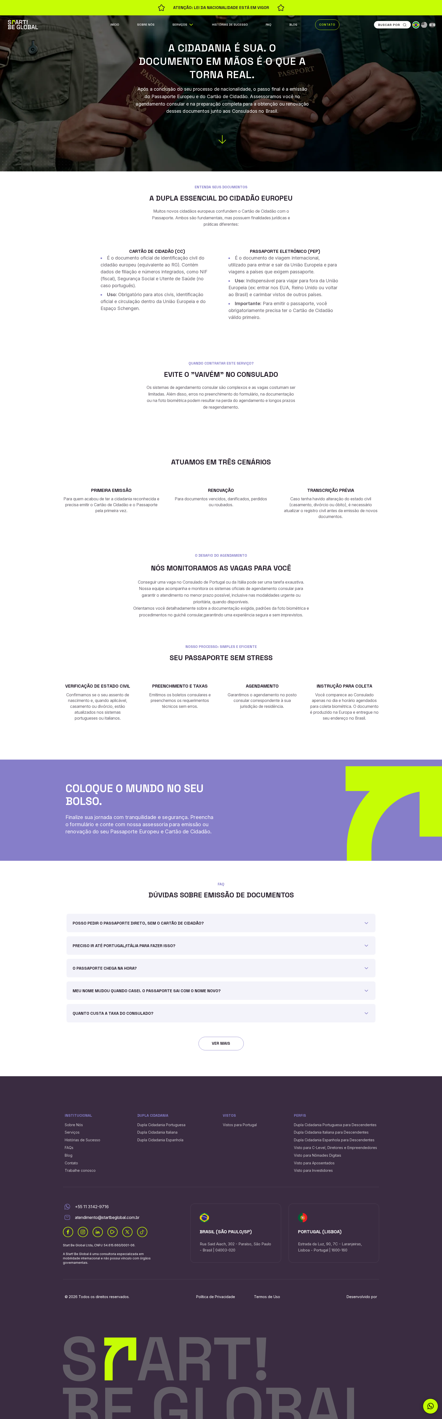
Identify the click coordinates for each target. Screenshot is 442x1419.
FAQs (69, 1147)
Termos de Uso (267, 1296)
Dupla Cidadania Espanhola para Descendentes (334, 1140)
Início (114, 24)
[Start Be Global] (23, 24)
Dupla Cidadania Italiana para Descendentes (331, 1132)
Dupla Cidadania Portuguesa (161, 1125)
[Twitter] (127, 1232)
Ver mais (221, 1043)
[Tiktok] (142, 1232)
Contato (327, 25)
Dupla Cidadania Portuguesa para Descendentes (335, 1125)
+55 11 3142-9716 (92, 1206)
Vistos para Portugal (240, 1125)
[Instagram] (83, 1232)
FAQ (268, 24)
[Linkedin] (98, 1232)
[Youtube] (112, 1232)
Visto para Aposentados (314, 1163)
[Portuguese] (416, 25)
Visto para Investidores (313, 1170)
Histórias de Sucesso (230, 24)
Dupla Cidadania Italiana (157, 1132)
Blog (293, 24)
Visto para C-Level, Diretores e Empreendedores (335, 1147)
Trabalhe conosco (80, 1170)
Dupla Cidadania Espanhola (160, 1140)
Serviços (179, 24)
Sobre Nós (145, 24)
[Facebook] (68, 1232)
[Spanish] (432, 25)
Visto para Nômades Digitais (317, 1155)
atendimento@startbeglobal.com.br (107, 1217)
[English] (424, 25)
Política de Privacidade (215, 1296)
